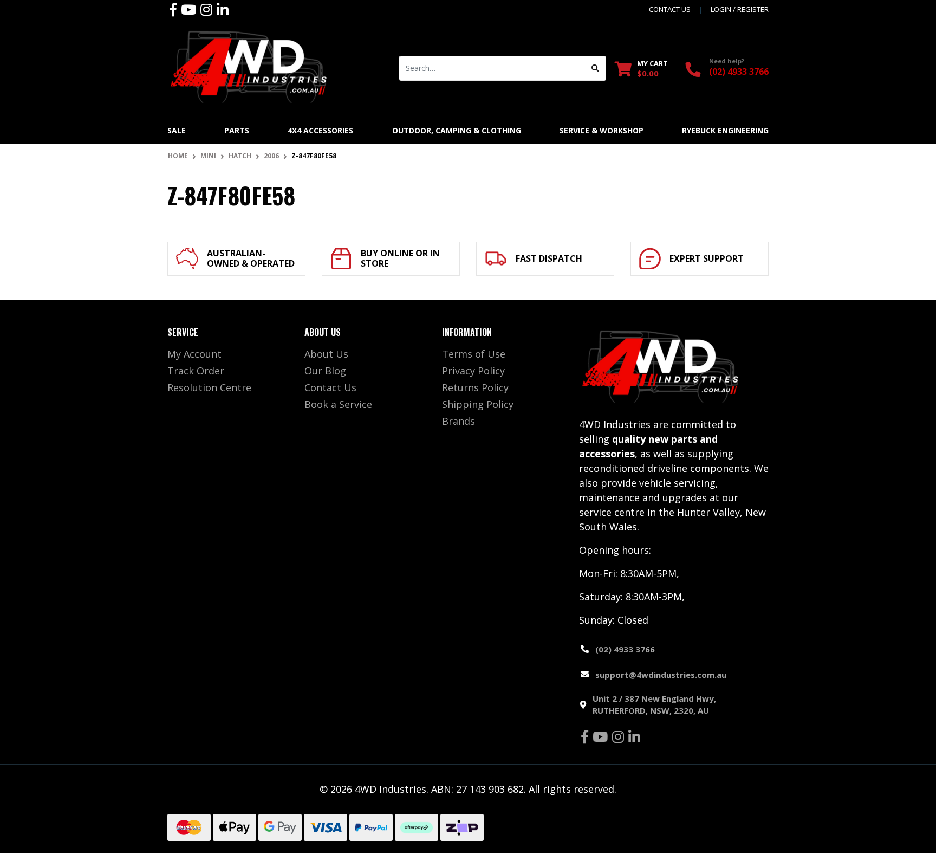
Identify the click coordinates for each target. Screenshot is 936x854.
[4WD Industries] (248, 66)
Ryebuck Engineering (725, 130)
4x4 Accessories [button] (320, 130)
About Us (326, 353)
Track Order (195, 370)
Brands (458, 421)
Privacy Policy (473, 370)
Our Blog (325, 370)
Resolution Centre (209, 387)
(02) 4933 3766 (739, 71)
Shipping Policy (478, 404)
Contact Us (330, 387)
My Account (194, 353)
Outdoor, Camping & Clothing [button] (456, 130)
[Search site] (595, 68)
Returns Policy (475, 387)
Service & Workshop (602, 130)
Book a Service (338, 404)
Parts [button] (236, 130)
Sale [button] (176, 130)
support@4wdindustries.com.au (660, 674)
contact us (670, 9)
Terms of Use (473, 353)
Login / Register (740, 9)
